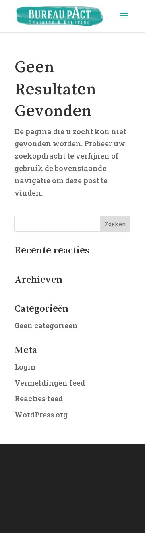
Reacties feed (38, 398)
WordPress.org (41, 414)
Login (25, 367)
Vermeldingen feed (49, 383)
